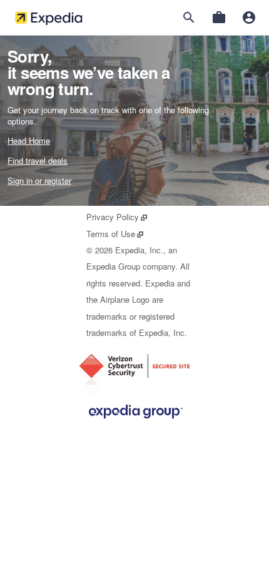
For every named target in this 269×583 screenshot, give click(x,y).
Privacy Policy (117, 217)
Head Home (29, 140)
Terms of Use (115, 234)
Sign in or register (39, 180)
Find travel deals (38, 160)
